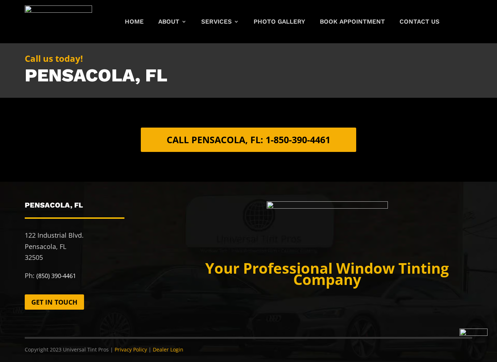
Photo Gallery (279, 22)
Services (216, 22)
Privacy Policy (131, 349)
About (168, 22)
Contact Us (419, 22)
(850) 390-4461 (56, 276)
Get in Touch (54, 302)
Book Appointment (352, 22)
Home (134, 22)
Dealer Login (168, 349)
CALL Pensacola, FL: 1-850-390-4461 (248, 139)
